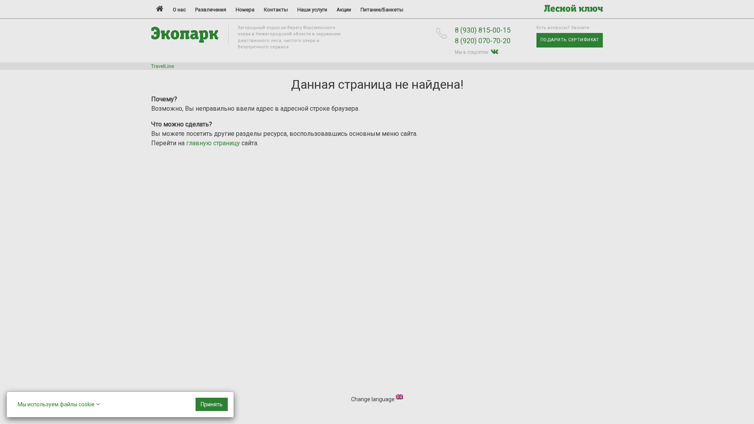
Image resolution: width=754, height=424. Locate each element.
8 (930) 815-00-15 (483, 30)
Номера (245, 10)
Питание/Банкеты (382, 10)
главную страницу (213, 143)
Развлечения (210, 10)
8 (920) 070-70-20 (483, 41)
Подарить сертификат (569, 39)
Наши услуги (312, 10)
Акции (344, 10)
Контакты (276, 10)
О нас (179, 10)
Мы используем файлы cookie (57, 404)
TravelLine (162, 66)
